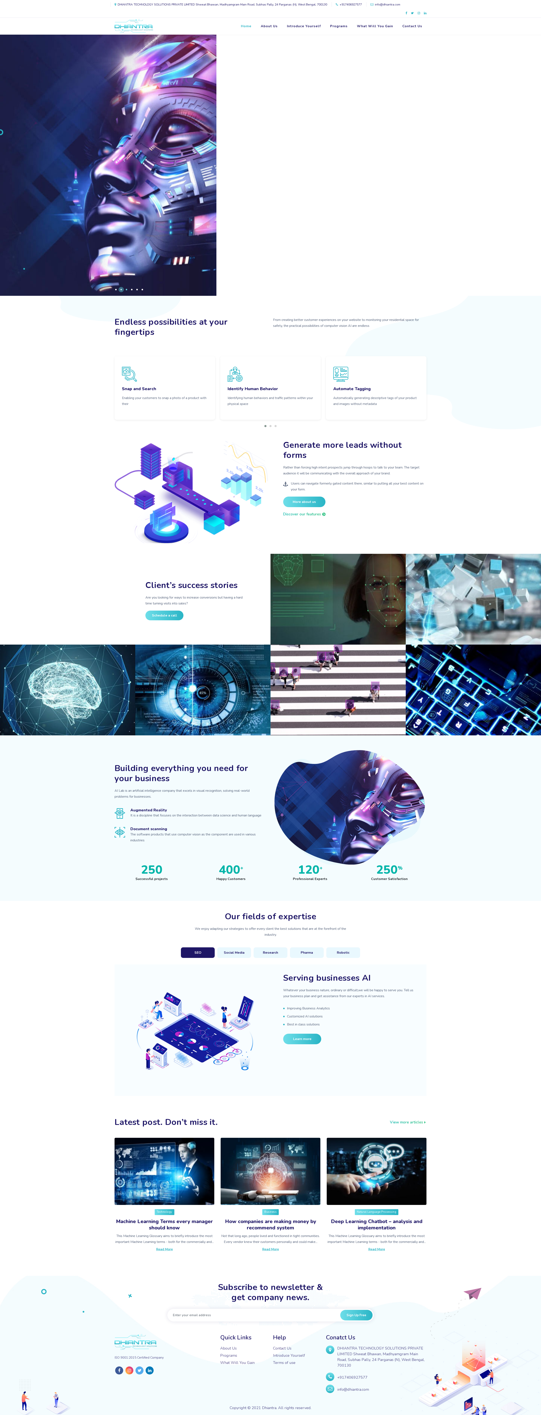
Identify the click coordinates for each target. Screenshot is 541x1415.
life (282, 712)
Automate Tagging (140, 389)
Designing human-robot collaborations (471, 630)
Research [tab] (270, 952)
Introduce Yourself (304, 26)
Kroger (15, 705)
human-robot (427, 621)
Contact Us (412, 26)
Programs (339, 26)
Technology (164, 1212)
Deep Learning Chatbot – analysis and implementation (376, 1224)
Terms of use (284, 1362)
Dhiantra (269, 1407)
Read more (164, 1249)
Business (270, 1212)
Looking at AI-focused (311, 721)
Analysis (152, 712)
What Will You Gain (375, 26)
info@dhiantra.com (353, 1389)
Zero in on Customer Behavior (323, 630)
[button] (116, 289)
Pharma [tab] (307, 952)
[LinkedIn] (425, 13)
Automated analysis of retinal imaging (200, 721)
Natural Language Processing (376, 1212)
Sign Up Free (356, 1315)
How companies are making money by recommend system (270, 1224)
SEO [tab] (197, 952)
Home (246, 26)
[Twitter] (412, 13)
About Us (269, 26)
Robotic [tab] (343, 952)
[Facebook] (406, 13)
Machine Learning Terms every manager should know (164, 1224)
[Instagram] (419, 13)
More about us (304, 502)
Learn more (302, 1039)
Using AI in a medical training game (466, 721)
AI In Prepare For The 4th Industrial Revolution (60, 717)
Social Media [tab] (234, 952)
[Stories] (287, 570)
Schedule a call (164, 615)
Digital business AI (247, 389)
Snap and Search (350, 389)
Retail (284, 621)
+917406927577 (352, 1377)
